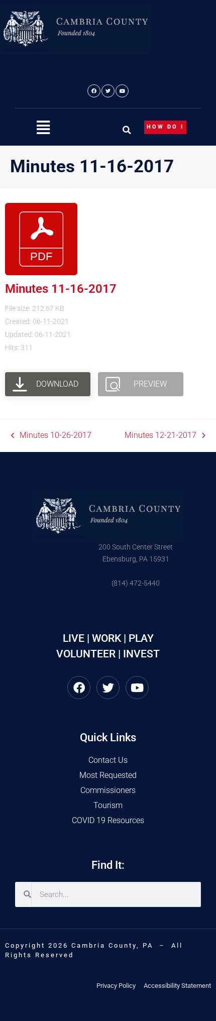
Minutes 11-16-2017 (61, 289)
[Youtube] (122, 90)
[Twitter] (108, 90)
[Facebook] (93, 90)
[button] (43, 128)
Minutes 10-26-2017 (51, 434)
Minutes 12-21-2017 (160, 434)
